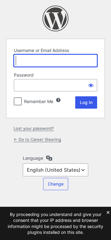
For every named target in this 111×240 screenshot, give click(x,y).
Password (24, 75)
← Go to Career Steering (37, 139)
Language (33, 158)
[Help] (58, 100)
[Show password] (91, 85)
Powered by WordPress (55, 18)
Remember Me (38, 101)
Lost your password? (34, 128)
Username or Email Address (41, 50)
